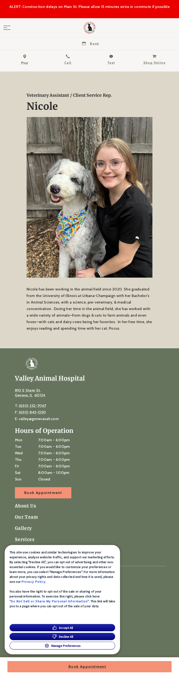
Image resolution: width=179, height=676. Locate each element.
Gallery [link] (23, 528)
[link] (89, 28)
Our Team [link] (26, 517)
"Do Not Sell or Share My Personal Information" (49, 601)
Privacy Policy (34, 581)
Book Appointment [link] (43, 492)
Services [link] (24, 539)
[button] (6, 28)
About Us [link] (25, 506)
